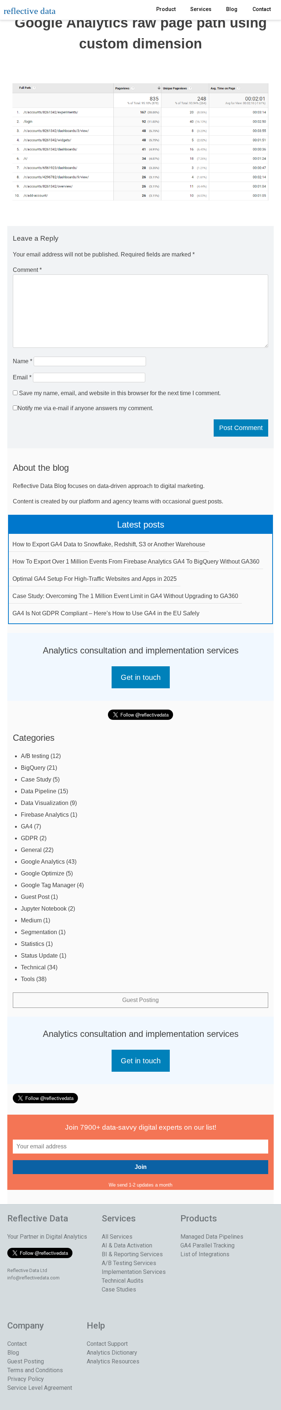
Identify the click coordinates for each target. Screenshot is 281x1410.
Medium (31, 920)
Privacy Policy (25, 1379)
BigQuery (33, 768)
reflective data (30, 11)
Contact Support (107, 1343)
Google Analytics (43, 862)
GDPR (29, 838)
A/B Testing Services (129, 1263)
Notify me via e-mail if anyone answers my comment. (85, 408)
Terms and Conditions (35, 1370)
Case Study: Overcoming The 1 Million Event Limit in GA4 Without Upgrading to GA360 (125, 596)
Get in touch (141, 677)
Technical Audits (122, 1280)
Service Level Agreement (39, 1387)
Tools (28, 979)
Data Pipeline (38, 791)
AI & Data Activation (127, 1245)
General (31, 850)
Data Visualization (44, 803)
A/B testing (35, 756)
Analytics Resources (113, 1361)
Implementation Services (134, 1271)
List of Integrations (204, 1254)
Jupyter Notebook (44, 909)
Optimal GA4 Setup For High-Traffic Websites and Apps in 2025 (94, 579)
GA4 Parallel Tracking (207, 1245)
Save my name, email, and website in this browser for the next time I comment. (120, 393)
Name (22, 361)
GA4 (27, 826)
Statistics (32, 944)
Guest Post (35, 897)
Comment (27, 270)
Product (166, 9)
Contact (261, 9)
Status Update (39, 955)
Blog (231, 9)
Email (22, 377)
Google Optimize (42, 873)
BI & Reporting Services (132, 1254)
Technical (33, 967)
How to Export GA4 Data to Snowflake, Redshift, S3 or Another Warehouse (108, 544)
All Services (117, 1236)
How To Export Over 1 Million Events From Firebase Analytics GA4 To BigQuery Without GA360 (135, 561)
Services (200, 9)
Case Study (36, 779)
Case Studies (119, 1289)
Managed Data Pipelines (211, 1236)
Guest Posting (140, 1000)
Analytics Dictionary (112, 1352)
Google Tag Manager (48, 885)
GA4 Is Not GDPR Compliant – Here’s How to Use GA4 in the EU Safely (105, 613)
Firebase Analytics (45, 815)
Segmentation (39, 932)
